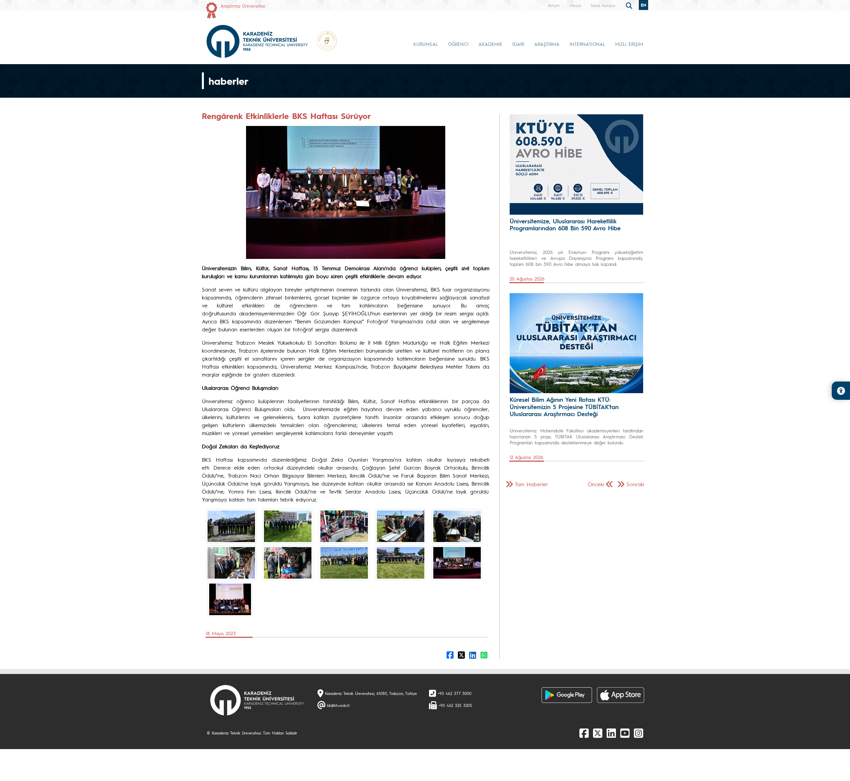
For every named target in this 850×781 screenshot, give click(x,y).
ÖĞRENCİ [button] (458, 44)
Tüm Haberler (531, 484)
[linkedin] (611, 733)
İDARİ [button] (518, 44)
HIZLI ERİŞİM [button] (629, 44)
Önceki (596, 484)
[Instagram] (638, 733)
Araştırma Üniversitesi (242, 6)
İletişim (554, 5)
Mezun (575, 5)
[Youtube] (625, 733)
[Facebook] (584, 733)
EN (643, 5)
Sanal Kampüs (603, 5)
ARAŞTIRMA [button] (546, 44)
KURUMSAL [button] (425, 44)
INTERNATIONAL (587, 44)
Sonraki (635, 484)
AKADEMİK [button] (490, 44)
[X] (597, 733)
